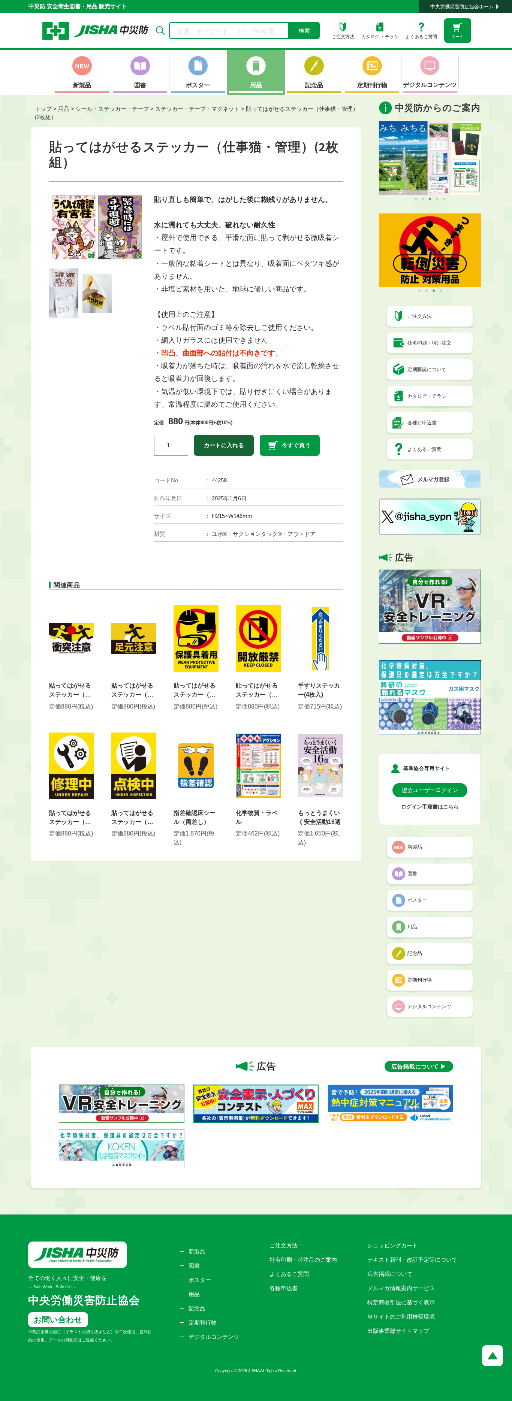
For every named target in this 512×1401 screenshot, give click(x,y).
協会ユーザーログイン (430, 790)
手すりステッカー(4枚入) (319, 690)
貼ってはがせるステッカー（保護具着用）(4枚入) (195, 690)
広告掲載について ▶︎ (418, 1066)
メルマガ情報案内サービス (401, 1288)
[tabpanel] (430, 158)
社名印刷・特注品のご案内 (303, 1259)
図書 (194, 1265)
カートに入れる (224, 445)
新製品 (197, 1251)
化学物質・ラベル (257, 817)
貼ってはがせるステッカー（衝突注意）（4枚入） (70, 690)
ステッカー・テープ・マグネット (197, 109)
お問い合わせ (58, 1319)
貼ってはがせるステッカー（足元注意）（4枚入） (132, 690)
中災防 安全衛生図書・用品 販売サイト (77, 6)
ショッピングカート (392, 1245)
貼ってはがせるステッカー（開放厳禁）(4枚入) (257, 690)
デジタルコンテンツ (214, 1337)
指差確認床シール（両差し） (195, 817)
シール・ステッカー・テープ (112, 109)
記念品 (197, 1308)
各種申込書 (283, 1288)
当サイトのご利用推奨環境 (401, 1316)
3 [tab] (430, 199)
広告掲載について (389, 1274)
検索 (304, 30)
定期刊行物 (203, 1322)
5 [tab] (444, 199)
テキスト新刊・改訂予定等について (412, 1259)
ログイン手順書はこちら (430, 807)
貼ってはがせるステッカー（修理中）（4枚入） (70, 818)
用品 (63, 109)
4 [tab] (437, 199)
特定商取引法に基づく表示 (401, 1302)
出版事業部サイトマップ (398, 1331)
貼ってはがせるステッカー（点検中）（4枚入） (132, 818)
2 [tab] (423, 199)
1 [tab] (416, 199)
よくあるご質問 (289, 1274)
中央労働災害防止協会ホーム (462, 6)
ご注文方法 (283, 1245)
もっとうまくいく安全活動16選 (319, 817)
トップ (43, 109)
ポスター (200, 1280)
